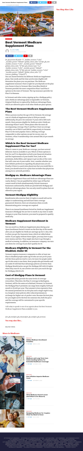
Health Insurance (37, 443)
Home (61, 443)
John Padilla (15, 49)
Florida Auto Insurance (75, 442)
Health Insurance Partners (51, 443)
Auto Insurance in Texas (35, 440)
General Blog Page (10, 443)
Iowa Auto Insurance (29, 444)
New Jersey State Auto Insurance (16, 446)
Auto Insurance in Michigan (50, 439)
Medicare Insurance (48, 444)
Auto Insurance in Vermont (51, 440)
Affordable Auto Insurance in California (32, 438)
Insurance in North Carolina (13, 444)
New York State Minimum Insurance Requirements (40, 446)
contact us (49, 442)
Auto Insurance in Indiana (33, 439)
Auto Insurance (60, 438)
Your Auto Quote (71, 447)
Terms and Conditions (71, 446)
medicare (39, 444)
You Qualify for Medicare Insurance (54, 447)
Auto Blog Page (50, 438)
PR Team (30, 343)
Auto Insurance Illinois (72, 438)
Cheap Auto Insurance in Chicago (27, 442)
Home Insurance (68, 443)
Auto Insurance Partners (10, 442)
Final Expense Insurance (60, 442)
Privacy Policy (59, 446)
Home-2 (77, 443)
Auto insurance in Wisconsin (68, 440)
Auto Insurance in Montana (67, 439)
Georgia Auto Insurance (24, 443)
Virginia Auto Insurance (15, 447)
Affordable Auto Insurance (12, 438)
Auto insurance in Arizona (17, 439)
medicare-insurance (73, 444)
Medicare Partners (61, 444)
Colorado (41, 442)
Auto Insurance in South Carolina (17, 440)
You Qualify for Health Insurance (33, 447)
